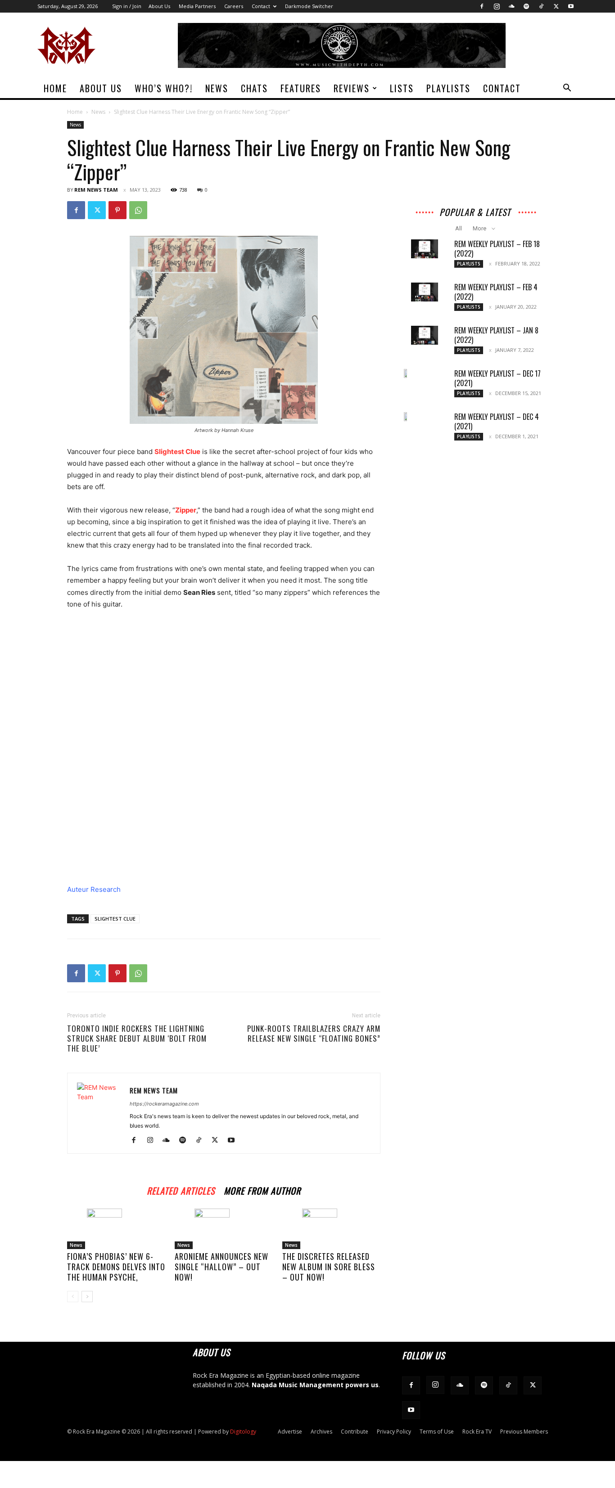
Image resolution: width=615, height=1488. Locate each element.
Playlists (448, 88)
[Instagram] (496, 6)
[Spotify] (526, 6)
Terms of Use (437, 1431)
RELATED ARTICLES (181, 1189)
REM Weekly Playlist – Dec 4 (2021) (496, 421)
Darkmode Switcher (309, 6)
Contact (261, 6)
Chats (254, 88)
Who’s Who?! (164, 88)
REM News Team (96, 189)
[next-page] (87, 1296)
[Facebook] (481, 6)
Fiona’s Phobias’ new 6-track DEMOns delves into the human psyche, (116, 1266)
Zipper (185, 510)
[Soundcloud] (511, 6)
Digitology (243, 1431)
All (458, 228)
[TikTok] (541, 6)
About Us (159, 6)
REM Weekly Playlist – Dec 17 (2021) (497, 378)
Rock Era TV (477, 1431)
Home (55, 88)
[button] (567, 89)
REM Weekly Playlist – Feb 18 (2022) (497, 248)
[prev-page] (72, 1296)
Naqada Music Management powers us (315, 1384)
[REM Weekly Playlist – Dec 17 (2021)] (406, 373)
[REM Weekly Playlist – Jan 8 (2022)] (424, 335)
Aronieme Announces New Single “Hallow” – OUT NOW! (221, 1266)
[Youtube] (571, 6)
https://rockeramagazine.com (164, 1104)
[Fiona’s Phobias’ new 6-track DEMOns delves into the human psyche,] (116, 1229)
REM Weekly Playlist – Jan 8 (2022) (496, 335)
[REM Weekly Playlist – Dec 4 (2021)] (406, 416)
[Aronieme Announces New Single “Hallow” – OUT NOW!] (224, 1229)
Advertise (290, 1431)
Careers (233, 6)
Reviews (352, 88)
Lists (402, 88)
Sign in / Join (126, 6)
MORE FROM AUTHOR (262, 1189)
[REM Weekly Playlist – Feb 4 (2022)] (424, 292)
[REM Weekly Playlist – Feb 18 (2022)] (424, 248)
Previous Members (524, 1431)
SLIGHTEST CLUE (115, 918)
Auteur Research (94, 889)
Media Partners (197, 6)
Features (300, 88)
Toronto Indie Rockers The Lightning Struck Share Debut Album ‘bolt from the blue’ (137, 1038)
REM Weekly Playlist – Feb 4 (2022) (496, 292)
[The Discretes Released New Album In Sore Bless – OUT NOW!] (331, 1229)
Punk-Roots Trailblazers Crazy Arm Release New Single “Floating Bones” (313, 1033)
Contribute (354, 1431)
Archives (321, 1431)
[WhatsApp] (138, 210)
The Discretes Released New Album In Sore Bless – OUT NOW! (328, 1266)
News (216, 88)
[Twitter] (556, 6)
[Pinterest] (118, 210)
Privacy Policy (394, 1431)
